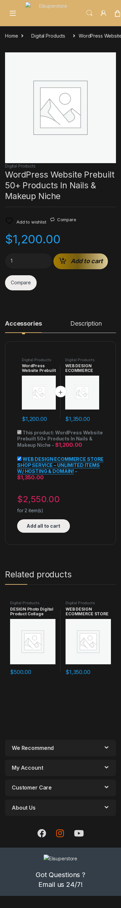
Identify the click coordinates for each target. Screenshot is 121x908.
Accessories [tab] (23, 324)
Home (11, 36)
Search (89, 13)
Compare (66, 219)
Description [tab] (86, 324)
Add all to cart (43, 526)
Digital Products (48, 36)
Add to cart (87, 261)
